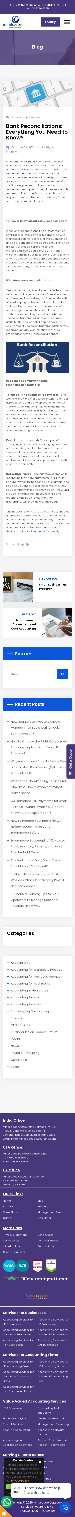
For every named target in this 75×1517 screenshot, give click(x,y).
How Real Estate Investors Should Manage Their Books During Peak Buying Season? (35, 727)
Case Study (10, 1212)
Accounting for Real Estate (31, 983)
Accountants (20, 963)
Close (40, 1462)
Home (7, 1201)
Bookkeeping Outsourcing (30, 1011)
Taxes (15, 1067)
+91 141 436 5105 (51, 5)
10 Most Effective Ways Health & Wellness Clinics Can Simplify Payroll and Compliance (37, 880)
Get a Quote (45, 1235)
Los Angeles (45, 1461)
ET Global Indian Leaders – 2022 (34, 1032)
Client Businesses (14, 1252)
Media (15, 1039)
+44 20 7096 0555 (37, 8)
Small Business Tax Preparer (53, 587)
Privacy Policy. (20, 1481)
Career (7, 1218)
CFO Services (20, 1025)
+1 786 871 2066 (22, 5)
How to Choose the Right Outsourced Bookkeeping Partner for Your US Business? (39, 747)
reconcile (39, 531)
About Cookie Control (8, 1462)
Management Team (51, 1212)
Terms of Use (46, 1246)
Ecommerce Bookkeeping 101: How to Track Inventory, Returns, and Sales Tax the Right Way (38, 846)
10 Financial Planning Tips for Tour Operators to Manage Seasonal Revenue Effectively (35, 900)
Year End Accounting (16, 1430)
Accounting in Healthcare (29, 990)
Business (17, 1018)
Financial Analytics (15, 1418)
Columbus (44, 1479)
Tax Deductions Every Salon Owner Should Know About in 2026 (36, 863)
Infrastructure (11, 1246)
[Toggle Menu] (67, 22)
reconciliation (15, 173)
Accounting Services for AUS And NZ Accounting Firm (53, 1376)
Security (43, 1206)
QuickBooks (19, 1060)
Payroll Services (13, 1424)
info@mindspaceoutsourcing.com (33, 1139)
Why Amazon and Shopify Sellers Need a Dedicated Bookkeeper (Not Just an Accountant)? (39, 767)
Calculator (44, 1218)
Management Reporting (53, 1424)
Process (8, 1206)
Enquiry (50, 22)
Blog (40, 1201)
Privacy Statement (15, 1235)
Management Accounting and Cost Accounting (23, 624)
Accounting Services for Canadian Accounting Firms (18, 1376)
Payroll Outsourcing (25, 1053)
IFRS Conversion (13, 1408)
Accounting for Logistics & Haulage (37, 969)
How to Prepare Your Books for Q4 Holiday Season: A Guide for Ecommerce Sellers (36, 827)
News (15, 1046)
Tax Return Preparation (52, 1418)
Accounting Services (26, 117)
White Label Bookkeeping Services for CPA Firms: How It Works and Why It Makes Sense (38, 787)
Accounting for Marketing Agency (35, 976)
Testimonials (11, 1240)
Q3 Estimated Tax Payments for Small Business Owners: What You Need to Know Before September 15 (39, 807)
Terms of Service (48, 1240)
